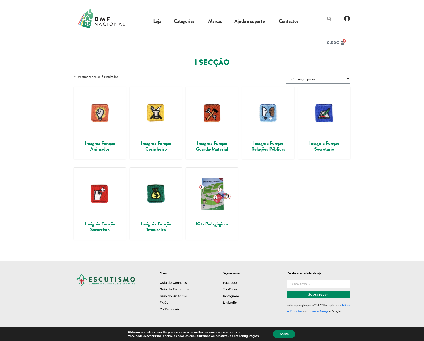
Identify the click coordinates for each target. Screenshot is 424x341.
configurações (249, 336)
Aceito (284, 334)
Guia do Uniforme (174, 296)
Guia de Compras (173, 283)
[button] (329, 18)
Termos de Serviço (318, 311)
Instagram (231, 296)
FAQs (164, 303)
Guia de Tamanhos (174, 289)
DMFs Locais (169, 309)
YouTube (230, 289)
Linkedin (230, 303)
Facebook (231, 283)
